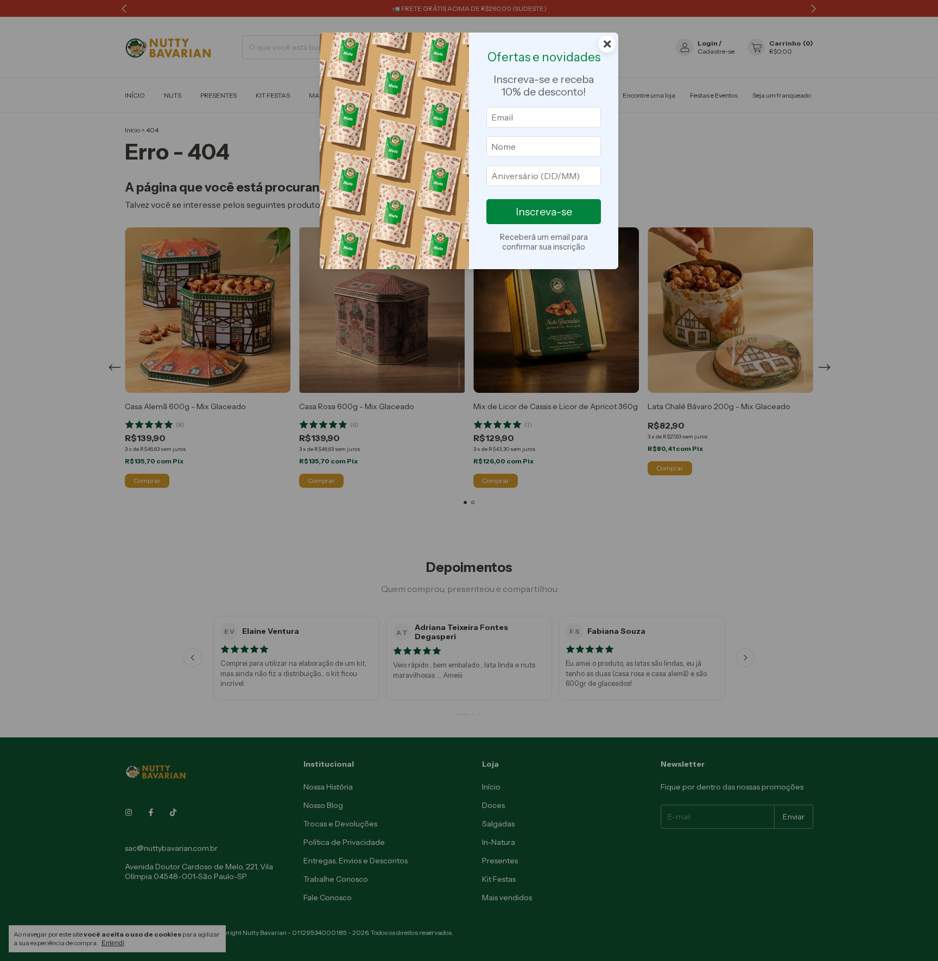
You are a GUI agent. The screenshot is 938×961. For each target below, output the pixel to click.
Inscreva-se (544, 211)
